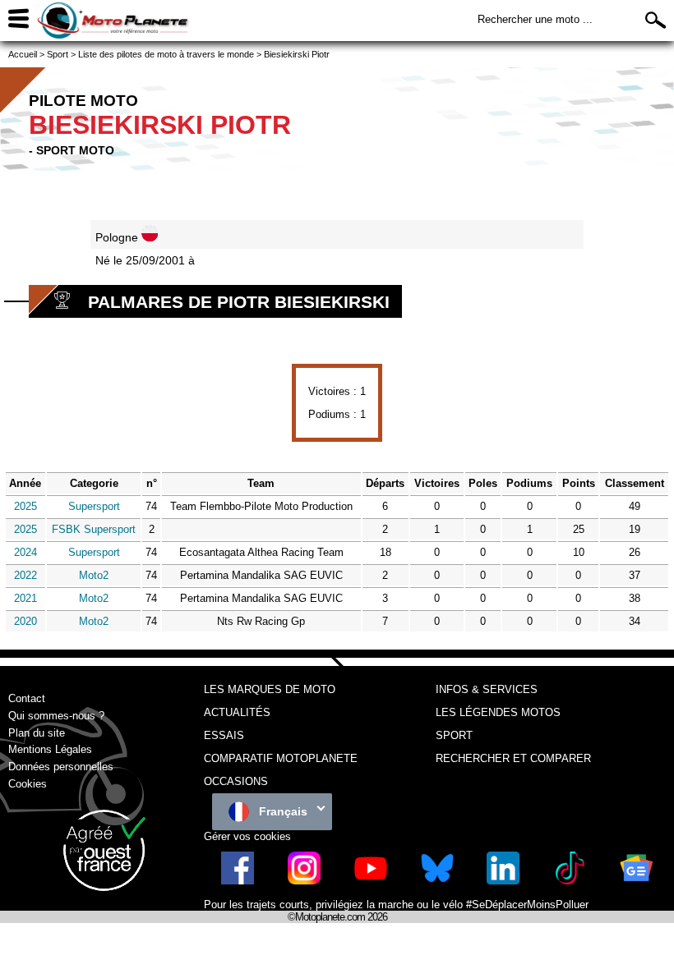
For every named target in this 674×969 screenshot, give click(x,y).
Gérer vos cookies (247, 836)
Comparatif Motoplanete (281, 758)
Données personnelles (60, 766)
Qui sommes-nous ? (56, 716)
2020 (25, 621)
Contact (26, 698)
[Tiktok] (569, 881)
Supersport (94, 506)
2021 (25, 598)
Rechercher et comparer (513, 758)
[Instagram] (304, 881)
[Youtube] (370, 881)
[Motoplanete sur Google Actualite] (636, 881)
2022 (25, 575)
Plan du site (36, 733)
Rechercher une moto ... (535, 19)
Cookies (27, 784)
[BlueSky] (437, 881)
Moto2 (93, 575)
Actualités (237, 712)
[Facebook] (237, 881)
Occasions (236, 781)
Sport (454, 735)
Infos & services (487, 689)
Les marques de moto (269, 689)
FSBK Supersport (94, 529)
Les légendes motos (498, 712)
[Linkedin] (503, 881)
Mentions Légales (50, 749)
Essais (224, 735)
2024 (25, 552)
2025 (25, 506)
